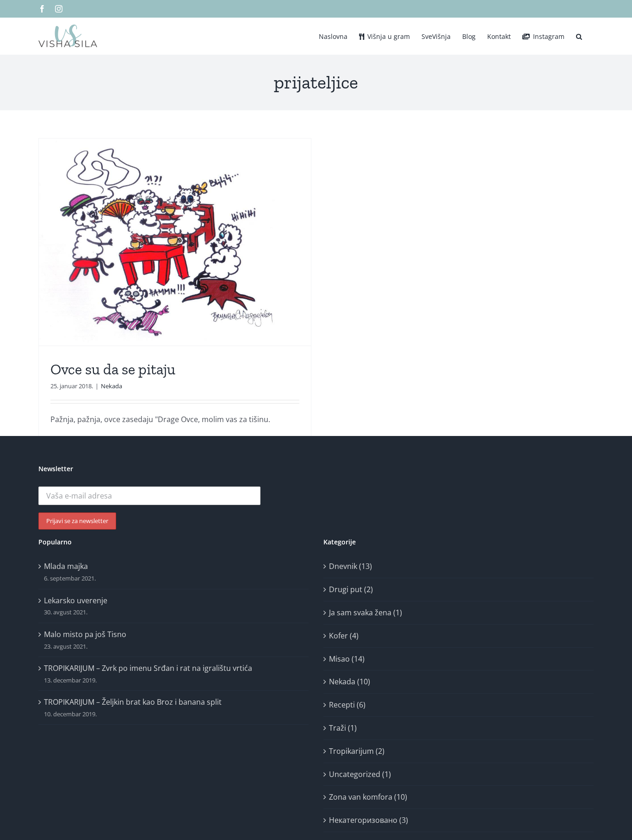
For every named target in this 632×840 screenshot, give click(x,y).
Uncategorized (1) (360, 774)
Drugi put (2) (351, 589)
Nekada (111, 386)
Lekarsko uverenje (75, 600)
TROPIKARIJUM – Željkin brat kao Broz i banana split (133, 702)
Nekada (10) (349, 681)
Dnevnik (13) (350, 566)
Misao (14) (347, 659)
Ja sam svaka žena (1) (365, 612)
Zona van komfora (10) (368, 797)
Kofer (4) (344, 636)
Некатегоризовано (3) (368, 820)
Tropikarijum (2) (356, 751)
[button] (579, 36)
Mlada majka (66, 566)
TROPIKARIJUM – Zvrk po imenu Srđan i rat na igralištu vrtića (148, 668)
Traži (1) (343, 728)
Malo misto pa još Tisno (85, 634)
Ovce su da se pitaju (112, 369)
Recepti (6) (347, 705)
